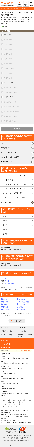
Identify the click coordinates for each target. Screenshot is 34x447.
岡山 (6, 383)
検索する (17, 128)
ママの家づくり (5, 404)
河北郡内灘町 (11, 97)
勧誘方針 (19, 416)
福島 (27, 358)
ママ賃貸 (12, 400)
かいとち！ (23, 402)
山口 (18, 383)
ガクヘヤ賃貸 (5, 402)
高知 (10, 388)
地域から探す (22, 327)
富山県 (5, 221)
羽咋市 (8, 63)
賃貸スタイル (5, 400)
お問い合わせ (4, 410)
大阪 (2, 378)
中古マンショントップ (6, 350)
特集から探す (22, 331)
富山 (14, 368)
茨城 (19, 363)
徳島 (2, 388)
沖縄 (2, 395)
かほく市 (9, 68)
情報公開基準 (20, 414)
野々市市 (9, 83)
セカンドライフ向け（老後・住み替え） (16, 197)
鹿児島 (26, 393)
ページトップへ (18, 321)
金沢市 (9, 35)
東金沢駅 (22, 299)
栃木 (23, 363)
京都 (10, 378)
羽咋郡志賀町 (11, 102)
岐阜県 (5, 234)
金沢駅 (5, 299)
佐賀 (6, 393)
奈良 (18, 378)
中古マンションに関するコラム (25, 336)
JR (2, 143)
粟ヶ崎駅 (22, 309)
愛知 (2, 373)
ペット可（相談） (9, 180)
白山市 (8, 73)
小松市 (8, 44)
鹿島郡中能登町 (11, 111)
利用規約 (12, 410)
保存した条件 (5, 344)
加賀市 (8, 59)
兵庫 (6, 378)
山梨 (2, 368)
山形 (23, 358)
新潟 (6, 368)
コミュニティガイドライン (8, 416)
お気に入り (4, 340)
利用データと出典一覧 (24, 422)
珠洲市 (8, 54)
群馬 (27, 363)
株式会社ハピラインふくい (9, 148)
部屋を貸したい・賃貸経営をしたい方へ (11, 420)
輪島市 (8, 49)
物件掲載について (5, 418)
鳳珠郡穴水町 (11, 116)
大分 (18, 393)
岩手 (11, 358)
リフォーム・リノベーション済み (14, 175)
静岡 (10, 373)
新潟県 (5, 216)
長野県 (5, 229)
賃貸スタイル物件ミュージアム (9, 422)
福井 (22, 368)
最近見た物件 (5, 347)
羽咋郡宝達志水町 (12, 107)
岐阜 (6, 373)
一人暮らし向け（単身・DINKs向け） (15, 184)
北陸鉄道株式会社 (7, 162)
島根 (14, 383)
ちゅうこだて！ (14, 402)
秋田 (19, 358)
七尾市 (8, 39)
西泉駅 (5, 304)
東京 (2, 363)
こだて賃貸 (28, 400)
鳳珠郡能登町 (11, 121)
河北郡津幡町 (11, 92)
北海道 (3, 358)
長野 (10, 368)
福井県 (5, 225)
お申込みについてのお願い (8, 414)
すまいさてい (15, 404)
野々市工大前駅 (24, 302)
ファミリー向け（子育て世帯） (13, 193)
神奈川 (7, 363)
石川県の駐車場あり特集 (24, 350)
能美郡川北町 (11, 87)
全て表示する (6, 202)
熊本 (14, 393)
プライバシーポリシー (22, 410)
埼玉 (11, 363)
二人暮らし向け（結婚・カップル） (15, 189)
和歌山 (22, 378)
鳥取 (10, 383)
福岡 (2, 393)
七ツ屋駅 (6, 309)
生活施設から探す (6, 331)
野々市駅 (22, 304)
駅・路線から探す (6, 335)
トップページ (5, 327)
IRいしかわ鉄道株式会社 (9, 152)
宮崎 (22, 393)
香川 (6, 388)
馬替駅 (21, 307)
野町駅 (5, 302)
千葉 (15, 363)
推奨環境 (26, 416)
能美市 (8, 78)
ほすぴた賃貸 (20, 400)
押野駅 (5, 307)
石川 (18, 368)
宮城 (15, 358)
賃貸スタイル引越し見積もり (9, 406)
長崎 (10, 393)
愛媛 (14, 388)
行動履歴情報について (7, 412)
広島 (2, 383)
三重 (14, 373)
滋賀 (14, 378)
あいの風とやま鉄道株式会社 (10, 157)
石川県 (15, 350)
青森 (8, 358)
